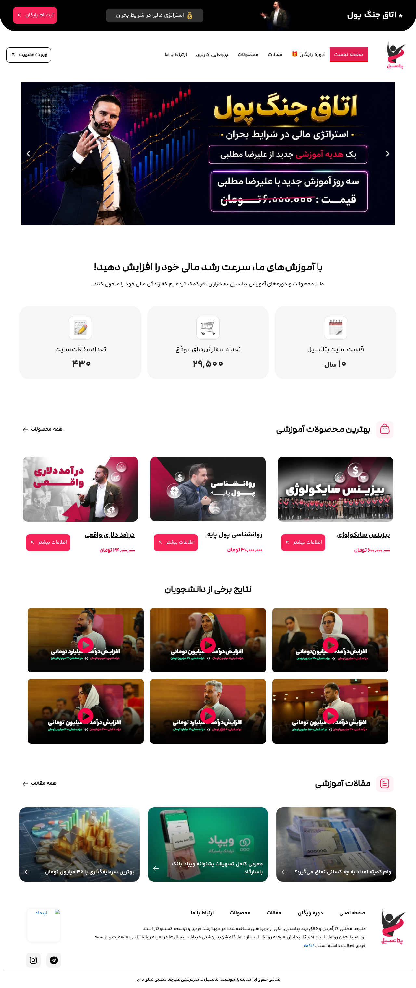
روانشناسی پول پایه (234, 535)
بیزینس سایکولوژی (363, 535)
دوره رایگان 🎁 (308, 55)
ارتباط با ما (176, 55)
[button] (388, 154)
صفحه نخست (348, 55)
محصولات (248, 55)
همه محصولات (47, 429)
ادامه (308, 946)
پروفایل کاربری (212, 55)
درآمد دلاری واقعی (109, 535)
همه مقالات (44, 784)
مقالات (275, 55)
